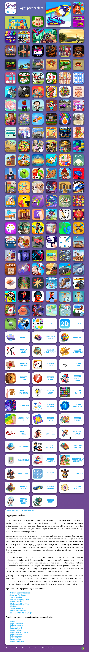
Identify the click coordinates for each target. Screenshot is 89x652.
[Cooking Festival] (24, 242)
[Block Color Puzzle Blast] (51, 201)
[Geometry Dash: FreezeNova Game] (78, 21)
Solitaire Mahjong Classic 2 (20, 599)
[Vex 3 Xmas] (78, 310)
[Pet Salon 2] (65, 173)
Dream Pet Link (16, 602)
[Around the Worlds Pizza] (51, 64)
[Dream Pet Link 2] (51, 214)
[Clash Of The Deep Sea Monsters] (24, 64)
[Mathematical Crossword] (78, 78)
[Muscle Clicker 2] (65, 296)
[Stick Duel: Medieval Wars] (38, 255)
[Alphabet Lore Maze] (17, 22)
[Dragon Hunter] (44, 36)
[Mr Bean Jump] (38, 105)
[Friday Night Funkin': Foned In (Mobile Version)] (38, 51)
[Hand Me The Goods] (24, 51)
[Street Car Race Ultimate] (65, 105)
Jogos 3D (13, 621)
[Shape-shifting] (38, 119)
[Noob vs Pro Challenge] (38, 228)
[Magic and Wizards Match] (78, 8)
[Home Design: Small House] (78, 92)
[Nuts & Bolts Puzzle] (51, 132)
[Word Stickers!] (51, 255)
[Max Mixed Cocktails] (24, 37)
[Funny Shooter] (38, 296)
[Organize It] (38, 146)
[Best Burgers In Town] (65, 64)
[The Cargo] (38, 132)
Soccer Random (16, 597)
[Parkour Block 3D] (51, 296)
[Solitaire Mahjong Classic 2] (51, 78)
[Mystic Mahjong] (51, 228)
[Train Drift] (78, 173)
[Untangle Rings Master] (24, 187)
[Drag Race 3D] (78, 187)
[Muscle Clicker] (78, 296)
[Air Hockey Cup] (78, 269)
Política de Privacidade (48, 648)
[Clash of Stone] (78, 242)
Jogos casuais (15, 511)
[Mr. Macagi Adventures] (10, 146)
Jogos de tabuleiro (17, 623)
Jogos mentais (15, 639)
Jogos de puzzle (16, 637)
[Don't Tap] (51, 242)
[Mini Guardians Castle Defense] (51, 119)
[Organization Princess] (10, 105)
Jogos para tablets (28, 511)
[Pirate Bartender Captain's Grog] (65, 51)
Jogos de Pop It (16, 628)
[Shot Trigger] (24, 323)
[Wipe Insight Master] (78, 132)
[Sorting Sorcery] (51, 187)
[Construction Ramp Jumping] (65, 283)
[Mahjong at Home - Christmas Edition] (10, 310)
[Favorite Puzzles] (24, 228)
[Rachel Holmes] (65, 160)
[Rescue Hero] (10, 187)
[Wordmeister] (10, 242)
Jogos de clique (16, 630)
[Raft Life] (78, 255)
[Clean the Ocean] (51, 173)
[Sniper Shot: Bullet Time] (78, 283)
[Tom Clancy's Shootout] (51, 146)
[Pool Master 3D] (10, 323)
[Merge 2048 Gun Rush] (38, 201)
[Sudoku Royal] (65, 242)
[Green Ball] (51, 310)
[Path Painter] (10, 78)
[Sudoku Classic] (10, 269)
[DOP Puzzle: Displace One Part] (38, 269)
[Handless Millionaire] (38, 64)
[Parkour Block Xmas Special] (24, 296)
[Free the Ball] (65, 187)
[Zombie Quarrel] (10, 64)
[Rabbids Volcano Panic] (24, 160)
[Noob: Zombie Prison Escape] (38, 92)
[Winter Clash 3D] (38, 310)
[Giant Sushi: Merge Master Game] (51, 92)
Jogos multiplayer (16, 626)
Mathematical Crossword (19, 604)
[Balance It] (24, 269)
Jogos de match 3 (17, 634)
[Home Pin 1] (10, 160)
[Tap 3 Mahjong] (65, 201)
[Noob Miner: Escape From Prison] (51, 105)
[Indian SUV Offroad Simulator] (38, 242)
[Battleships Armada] (38, 160)
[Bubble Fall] (24, 283)
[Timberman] (24, 214)
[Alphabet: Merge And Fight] (24, 201)
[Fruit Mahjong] (78, 201)
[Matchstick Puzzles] (38, 283)
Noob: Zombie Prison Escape (21, 613)
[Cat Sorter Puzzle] (10, 51)
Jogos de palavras (17, 641)
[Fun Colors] (10, 228)
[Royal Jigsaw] (10, 119)
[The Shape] (38, 214)
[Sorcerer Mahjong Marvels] (65, 132)
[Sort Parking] (65, 255)
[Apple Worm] (24, 105)
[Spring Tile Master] (24, 146)
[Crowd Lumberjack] (65, 228)
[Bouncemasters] (58, 14)
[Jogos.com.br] (8, 12)
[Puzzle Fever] (78, 146)
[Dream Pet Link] (65, 78)
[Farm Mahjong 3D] (38, 21)
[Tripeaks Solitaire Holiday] (10, 201)
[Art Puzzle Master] (10, 255)
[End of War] (51, 269)
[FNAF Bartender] (51, 51)
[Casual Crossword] (10, 132)
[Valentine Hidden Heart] (78, 105)
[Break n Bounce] (65, 310)
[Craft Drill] (78, 228)
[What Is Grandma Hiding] (78, 119)
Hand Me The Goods (18, 595)
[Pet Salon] (38, 187)
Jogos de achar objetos (19, 632)
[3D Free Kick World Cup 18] (65, 146)
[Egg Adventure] (65, 214)
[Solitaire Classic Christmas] (24, 78)
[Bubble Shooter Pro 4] (10, 37)
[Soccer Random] (38, 78)
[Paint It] (38, 173)
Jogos (8, 511)
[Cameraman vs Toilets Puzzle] (10, 173)
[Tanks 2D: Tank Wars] (65, 269)
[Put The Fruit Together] (24, 173)
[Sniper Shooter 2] (10, 92)
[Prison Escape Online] (24, 92)
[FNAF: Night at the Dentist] (78, 51)
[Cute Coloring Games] (51, 160)
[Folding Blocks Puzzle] (10, 283)
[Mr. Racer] (71, 36)
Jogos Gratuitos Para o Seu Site (15, 648)
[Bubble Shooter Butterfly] (78, 214)
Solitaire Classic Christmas (20, 593)
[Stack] (78, 160)
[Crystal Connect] (24, 119)
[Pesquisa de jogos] (13, 12)
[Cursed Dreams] (24, 255)
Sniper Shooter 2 (16, 608)
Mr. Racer (13, 606)
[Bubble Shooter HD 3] (65, 119)
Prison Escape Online (18, 610)
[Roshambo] (10, 214)
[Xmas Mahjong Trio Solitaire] (51, 283)
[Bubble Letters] (24, 132)
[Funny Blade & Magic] (10, 296)
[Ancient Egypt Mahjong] (78, 64)
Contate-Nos (33, 648)
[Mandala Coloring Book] (65, 92)
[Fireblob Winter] (24, 310)
